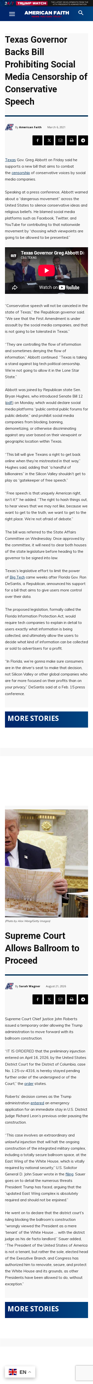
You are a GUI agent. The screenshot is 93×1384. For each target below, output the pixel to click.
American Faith (30, 127)
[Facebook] (37, 140)
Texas (10, 159)
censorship (21, 172)
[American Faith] (10, 127)
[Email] (60, 140)
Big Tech (17, 577)
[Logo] (46, 14)
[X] (49, 140)
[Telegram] (83, 140)
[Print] (72, 140)
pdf (9, 402)
